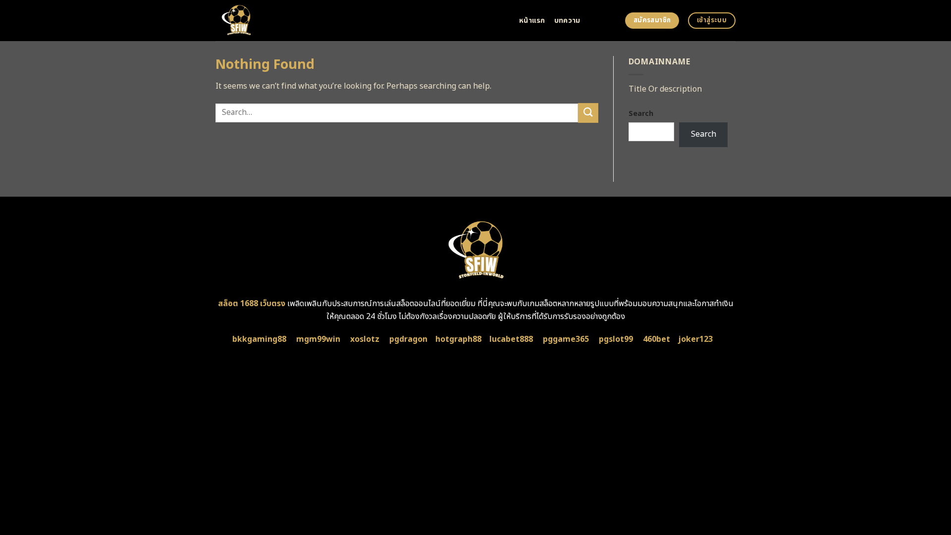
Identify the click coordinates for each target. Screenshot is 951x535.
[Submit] (588, 112)
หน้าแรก (532, 20)
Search (641, 113)
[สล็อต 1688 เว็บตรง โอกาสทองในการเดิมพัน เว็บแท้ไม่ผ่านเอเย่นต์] (359, 20)
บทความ (567, 20)
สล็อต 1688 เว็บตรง (251, 304)
